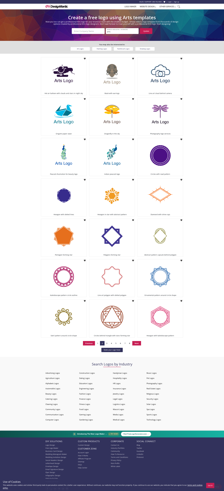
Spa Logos (151, 409)
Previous (89, 343)
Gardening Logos (86, 420)
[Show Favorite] (164, 2)
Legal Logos (117, 399)
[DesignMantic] (57, 6)
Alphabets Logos (52, 383)
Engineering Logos (86, 388)
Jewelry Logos (118, 394)
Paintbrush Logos (123, 49)
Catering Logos (51, 399)
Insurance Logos (119, 388)
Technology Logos (154, 420)
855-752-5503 (157, 2)
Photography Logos (154, 383)
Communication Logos (55, 414)
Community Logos (53, 409)
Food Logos (84, 409)
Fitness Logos (84, 404)
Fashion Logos (85, 394)
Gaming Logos (85, 414)
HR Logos (117, 383)
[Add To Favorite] (85, 58)
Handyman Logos (120, 373)
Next (137, 343)
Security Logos (152, 399)
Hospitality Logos (120, 378)
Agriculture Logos (53, 378)
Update (146, 31)
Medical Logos (118, 420)
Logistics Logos (119, 404)
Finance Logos (85, 399)
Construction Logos (87, 373)
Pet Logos (150, 378)
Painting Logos (102, 49)
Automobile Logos (53, 388)
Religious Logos (153, 394)
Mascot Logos (118, 409)
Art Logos (80, 49)
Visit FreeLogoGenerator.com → (136, 434)
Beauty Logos (51, 394)
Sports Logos (152, 414)
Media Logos (118, 414)
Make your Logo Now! (112, 350)
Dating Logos (84, 378)
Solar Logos (151, 404)
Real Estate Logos (153, 388)
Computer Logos (52, 420)
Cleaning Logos (52, 404)
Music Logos (152, 373)
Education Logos (85, 383)
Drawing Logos (145, 49)
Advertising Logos (53, 373)
